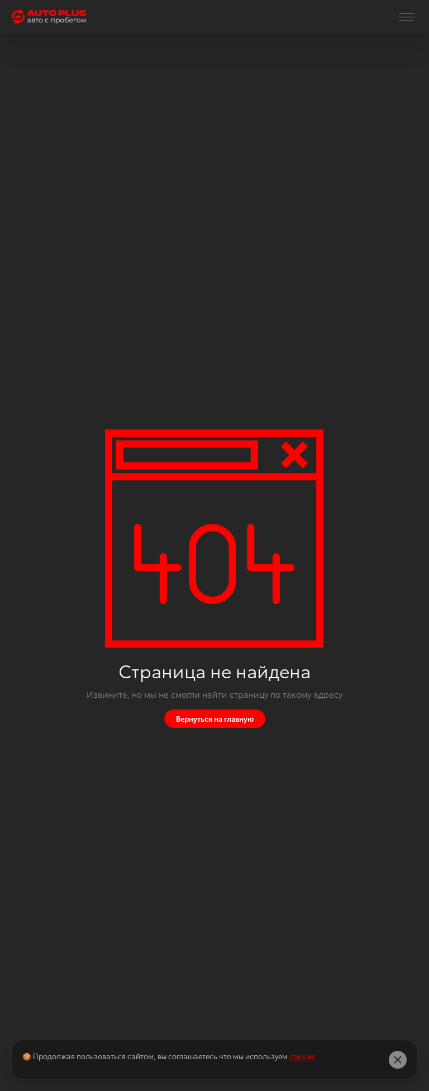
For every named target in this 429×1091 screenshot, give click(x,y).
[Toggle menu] (406, 17)
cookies (302, 1056)
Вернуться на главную (215, 718)
